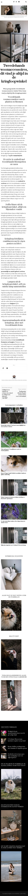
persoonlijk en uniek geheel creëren (13, 271)
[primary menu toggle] (2, 2)
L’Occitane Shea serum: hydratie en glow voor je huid (17, 740)
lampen (12, 303)
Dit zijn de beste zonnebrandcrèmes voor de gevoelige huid (16, 733)
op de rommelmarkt (15, 155)
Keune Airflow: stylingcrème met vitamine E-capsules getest (17, 747)
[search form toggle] (26, 2)
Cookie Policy (23, 893)
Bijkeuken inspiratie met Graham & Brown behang (13, 545)
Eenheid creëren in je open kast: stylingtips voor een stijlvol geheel (16, 755)
